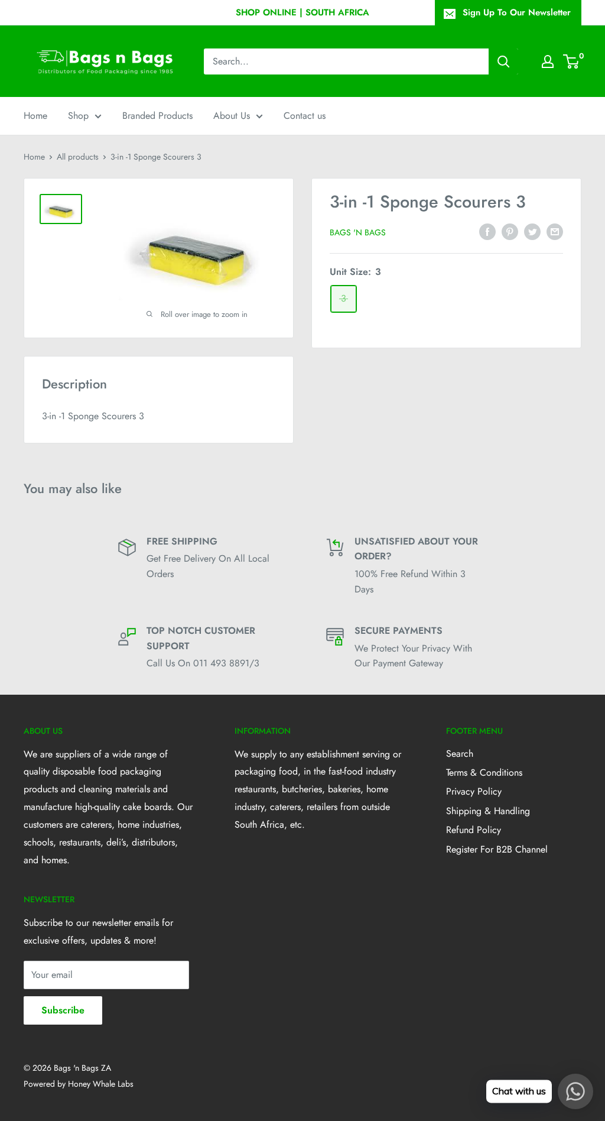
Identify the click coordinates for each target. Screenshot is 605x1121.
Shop (78, 115)
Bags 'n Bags (358, 232)
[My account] (548, 61)
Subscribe (62, 1010)
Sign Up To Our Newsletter (517, 12)
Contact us (305, 115)
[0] (571, 61)
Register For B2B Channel (497, 849)
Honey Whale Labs (101, 1084)
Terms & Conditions (484, 772)
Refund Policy (473, 830)
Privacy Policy (474, 791)
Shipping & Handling (488, 811)
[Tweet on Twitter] (532, 230)
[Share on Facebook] (487, 230)
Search (459, 753)
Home (35, 115)
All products (78, 157)
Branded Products (157, 115)
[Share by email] (555, 230)
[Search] (503, 61)
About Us (231, 115)
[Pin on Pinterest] (510, 230)
